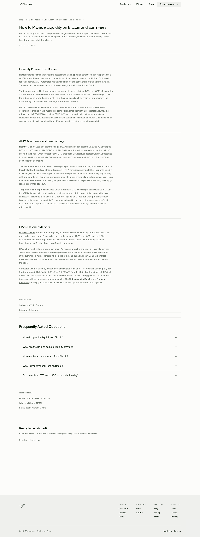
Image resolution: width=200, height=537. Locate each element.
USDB (121, 517)
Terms (174, 513)
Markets (122, 513)
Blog (21, 20)
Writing (139, 4)
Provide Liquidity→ (29, 440)
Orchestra (123, 509)
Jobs (173, 509)
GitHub (139, 513)
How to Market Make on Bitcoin (34, 399)
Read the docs (170, 531)
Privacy (174, 517)
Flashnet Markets (27, 147)
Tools (156, 517)
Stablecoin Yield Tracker (80, 279)
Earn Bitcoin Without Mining (32, 408)
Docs (151, 4)
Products (124, 4)
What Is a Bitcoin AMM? (30, 403)
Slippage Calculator (29, 310)
